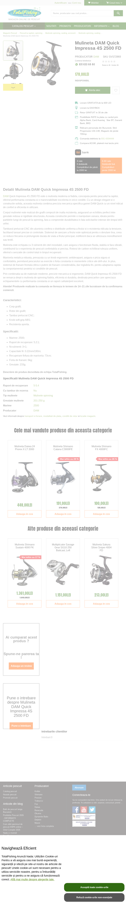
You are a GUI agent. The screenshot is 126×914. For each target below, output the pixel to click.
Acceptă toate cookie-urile (94, 887)
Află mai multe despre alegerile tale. (32, 879)
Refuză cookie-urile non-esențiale (94, 897)
